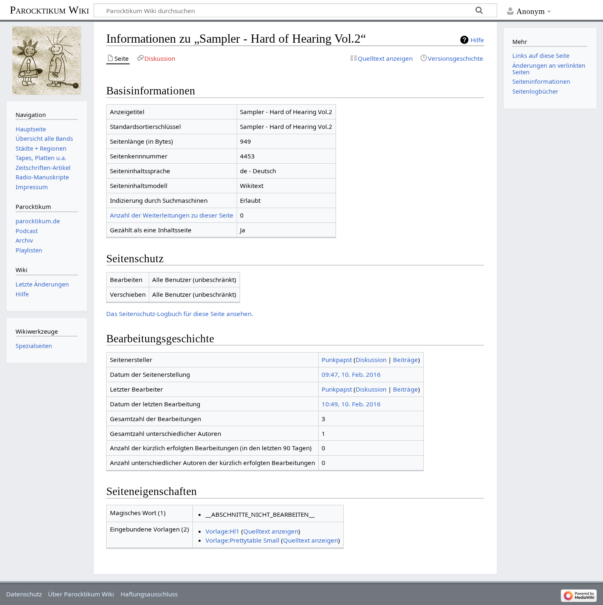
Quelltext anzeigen (270, 531)
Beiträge (405, 359)
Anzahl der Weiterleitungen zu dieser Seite (171, 215)
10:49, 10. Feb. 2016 (351, 404)
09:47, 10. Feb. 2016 (351, 374)
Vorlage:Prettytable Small (242, 540)
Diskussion (371, 359)
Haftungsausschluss (149, 594)
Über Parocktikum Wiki (81, 594)
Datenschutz (24, 594)
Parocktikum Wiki (49, 9)
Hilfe (477, 40)
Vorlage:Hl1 (223, 531)
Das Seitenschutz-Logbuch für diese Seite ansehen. (179, 313)
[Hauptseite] (46, 60)
